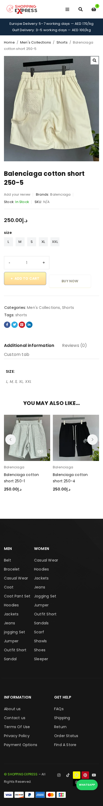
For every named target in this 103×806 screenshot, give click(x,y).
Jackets (11, 614)
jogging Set (14, 632)
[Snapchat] (76, 775)
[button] (95, 60)
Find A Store (65, 744)
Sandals (41, 623)
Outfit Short (15, 650)
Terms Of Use (17, 726)
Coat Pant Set (17, 596)
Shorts (62, 42)
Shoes (39, 650)
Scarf (39, 632)
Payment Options (20, 744)
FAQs (59, 708)
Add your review (17, 194)
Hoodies (11, 605)
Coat (8, 587)
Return (60, 726)
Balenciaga (60, 194)
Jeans (9, 623)
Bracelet (12, 569)
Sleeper (41, 659)
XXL (55, 241)
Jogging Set (45, 596)
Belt (7, 560)
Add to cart (27, 278)
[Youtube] (94, 775)
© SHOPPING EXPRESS (21, 774)
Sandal (10, 659)
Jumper (11, 641)
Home (9, 42)
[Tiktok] (68, 775)
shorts (21, 315)
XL (43, 241)
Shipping (62, 717)
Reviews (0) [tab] (74, 345)
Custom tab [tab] (16, 354)
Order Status (66, 735)
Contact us (14, 717)
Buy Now (70, 281)
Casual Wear (16, 578)
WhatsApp (87, 785)
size (8, 232)
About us (12, 708)
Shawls (40, 641)
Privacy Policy (17, 735)
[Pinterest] (85, 775)
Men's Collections (35, 42)
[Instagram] (59, 775)
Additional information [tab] (29, 345)
